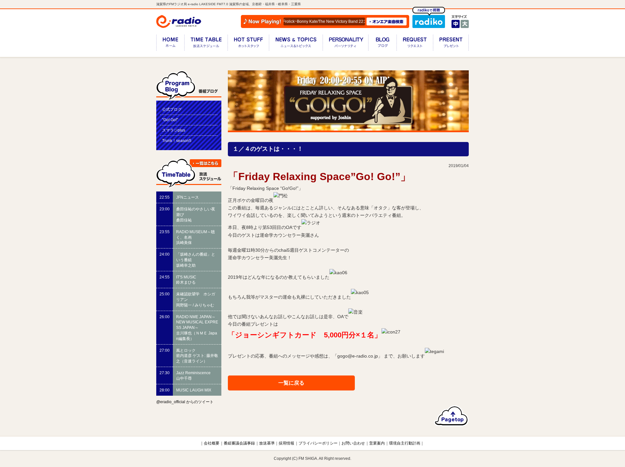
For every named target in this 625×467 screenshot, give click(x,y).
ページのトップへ (451, 415)
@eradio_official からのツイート (185, 402)
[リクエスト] (414, 44)
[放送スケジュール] (206, 44)
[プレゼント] (451, 44)
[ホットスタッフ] (248, 44)
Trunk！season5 (176, 140)
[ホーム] (170, 44)
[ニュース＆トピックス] (296, 44)
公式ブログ (172, 109)
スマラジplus (173, 130)
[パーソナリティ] (345, 44)
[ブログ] (382, 44)
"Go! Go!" (170, 120)
